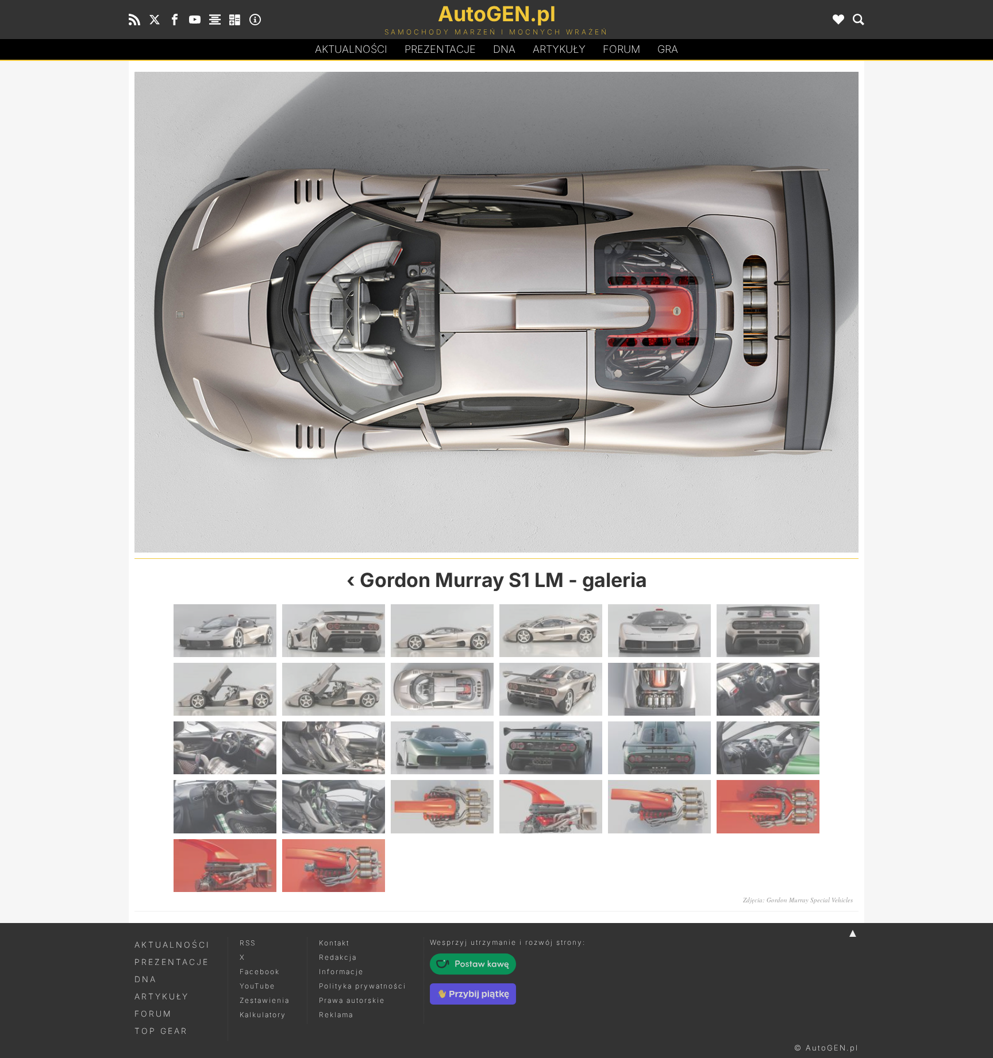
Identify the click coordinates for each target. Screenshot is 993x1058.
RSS (248, 943)
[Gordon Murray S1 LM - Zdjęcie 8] (315, 312)
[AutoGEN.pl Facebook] (174, 19)
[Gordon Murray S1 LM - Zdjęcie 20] (333, 806)
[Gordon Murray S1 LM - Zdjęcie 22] (550, 806)
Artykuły (559, 49)
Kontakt (334, 943)
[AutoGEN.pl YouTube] (195, 19)
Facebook (260, 971)
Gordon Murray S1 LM (462, 580)
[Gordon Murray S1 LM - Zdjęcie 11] (659, 689)
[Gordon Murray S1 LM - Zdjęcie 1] (225, 630)
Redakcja (338, 957)
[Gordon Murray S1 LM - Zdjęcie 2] (333, 630)
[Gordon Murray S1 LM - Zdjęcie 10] (677, 312)
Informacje (341, 971)
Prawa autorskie (352, 1000)
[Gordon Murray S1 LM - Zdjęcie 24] (768, 806)
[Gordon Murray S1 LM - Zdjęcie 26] (333, 865)
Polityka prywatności (362, 986)
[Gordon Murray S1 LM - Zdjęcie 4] (550, 630)
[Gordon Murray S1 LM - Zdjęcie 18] (768, 747)
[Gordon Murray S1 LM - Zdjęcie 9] (442, 689)
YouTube (257, 986)
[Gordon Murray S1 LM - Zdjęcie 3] (442, 630)
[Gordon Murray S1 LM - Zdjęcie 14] (333, 747)
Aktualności (351, 49)
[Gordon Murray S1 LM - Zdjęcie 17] (659, 747)
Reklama (336, 1014)
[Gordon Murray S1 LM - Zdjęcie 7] (225, 689)
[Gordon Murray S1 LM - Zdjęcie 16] (550, 747)
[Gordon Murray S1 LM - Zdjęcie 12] (768, 689)
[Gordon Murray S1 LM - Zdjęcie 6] (768, 630)
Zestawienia (265, 1000)
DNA (145, 979)
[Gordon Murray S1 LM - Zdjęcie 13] (225, 747)
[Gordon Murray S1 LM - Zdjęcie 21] (442, 806)
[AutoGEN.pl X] (154, 19)
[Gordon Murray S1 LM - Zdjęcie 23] (659, 806)
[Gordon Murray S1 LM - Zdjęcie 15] (442, 747)
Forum (621, 49)
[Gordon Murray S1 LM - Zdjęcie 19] (225, 806)
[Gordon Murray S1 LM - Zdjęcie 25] (225, 865)
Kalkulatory (263, 1014)
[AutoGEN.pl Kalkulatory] (235, 19)
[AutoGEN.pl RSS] (134, 19)
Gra (667, 49)
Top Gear (161, 1031)
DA (504, 49)
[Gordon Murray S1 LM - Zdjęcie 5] (659, 630)
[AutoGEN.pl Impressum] (255, 19)
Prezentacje (440, 49)
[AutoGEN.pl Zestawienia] (215, 19)
